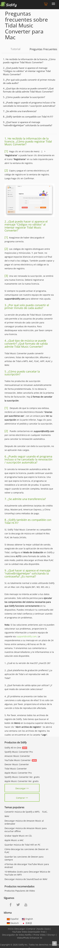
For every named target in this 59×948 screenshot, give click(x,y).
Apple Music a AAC (14, 840)
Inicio (10, 928)
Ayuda (40, 928)
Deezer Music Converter (17, 764)
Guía (47, 928)
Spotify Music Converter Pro (19, 751)
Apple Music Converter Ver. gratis (22, 781)
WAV (7, 816)
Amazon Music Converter (17, 756)
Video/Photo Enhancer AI (29, 937)
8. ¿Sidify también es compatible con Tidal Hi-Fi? (28, 116)
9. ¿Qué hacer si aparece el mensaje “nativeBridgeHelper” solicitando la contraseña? (27, 124)
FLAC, (45, 811)
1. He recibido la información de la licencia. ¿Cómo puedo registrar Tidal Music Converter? (29, 61)
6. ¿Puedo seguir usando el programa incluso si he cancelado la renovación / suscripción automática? (29, 104)
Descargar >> (22, 788)
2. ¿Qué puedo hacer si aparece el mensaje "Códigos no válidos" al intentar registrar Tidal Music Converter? (27, 71)
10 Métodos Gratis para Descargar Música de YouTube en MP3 (27, 873)
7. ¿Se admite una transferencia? (19, 111)
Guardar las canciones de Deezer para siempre (24, 858)
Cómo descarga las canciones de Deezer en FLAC (26, 851)
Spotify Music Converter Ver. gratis (22, 777)
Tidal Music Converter (16, 768)
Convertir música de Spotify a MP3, (22, 811)
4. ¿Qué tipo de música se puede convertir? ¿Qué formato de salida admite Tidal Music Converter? (28, 90)
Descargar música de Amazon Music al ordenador (24, 822)
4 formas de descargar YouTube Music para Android (27, 866)
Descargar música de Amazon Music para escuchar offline (26, 830)
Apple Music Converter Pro (18, 772)
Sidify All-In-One (13, 747)
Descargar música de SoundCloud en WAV (26, 879)
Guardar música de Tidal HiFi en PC (22, 844)
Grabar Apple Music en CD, (18, 835)
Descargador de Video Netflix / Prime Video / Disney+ (29, 934)
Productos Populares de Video (20, 890)
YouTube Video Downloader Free (28, 931)
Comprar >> (22, 797)
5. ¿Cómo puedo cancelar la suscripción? (24, 97)
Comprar (31, 928)
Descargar (20, 928)
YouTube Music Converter (18, 760)
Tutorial (15, 49)
